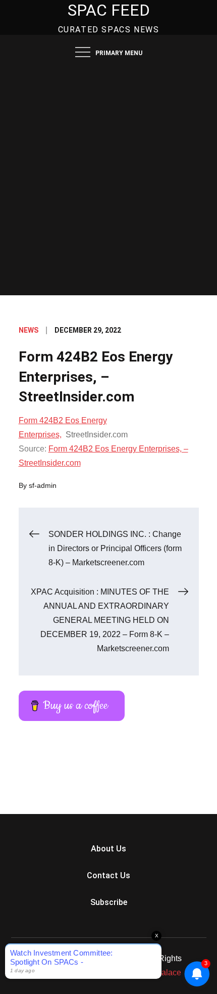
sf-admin (43, 485)
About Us (108, 848)
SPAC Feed (109, 10)
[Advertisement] (108, 181)
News (28, 330)
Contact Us (108, 875)
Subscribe (108, 902)
